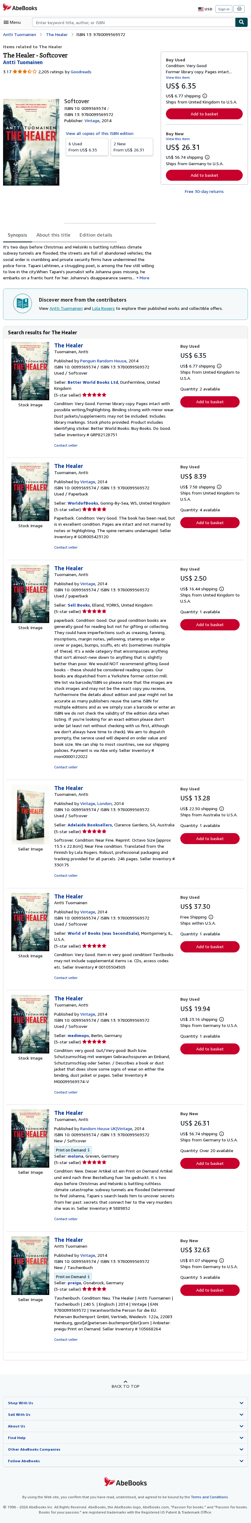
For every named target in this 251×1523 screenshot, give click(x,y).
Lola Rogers (103, 308)
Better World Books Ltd (93, 382)
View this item (178, 77)
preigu (74, 1282)
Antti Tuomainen (66, 308)
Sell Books (79, 604)
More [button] (144, 277)
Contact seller (65, 445)
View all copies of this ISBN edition (99, 133)
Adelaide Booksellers (90, 824)
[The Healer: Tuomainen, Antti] (30, 398)
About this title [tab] (53, 235)
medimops (78, 1035)
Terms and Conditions (209, 1497)
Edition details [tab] (96, 235)
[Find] (241, 22)
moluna (75, 1156)
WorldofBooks (83, 503)
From (83, 146)
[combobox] (133, 22)
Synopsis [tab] (17, 235)
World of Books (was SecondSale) (103, 933)
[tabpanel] (79, 262)
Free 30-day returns (204, 191)
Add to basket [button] (204, 113)
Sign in (224, 9)
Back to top (126, 1386)
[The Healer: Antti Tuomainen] (30, 949)
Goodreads (81, 71)
